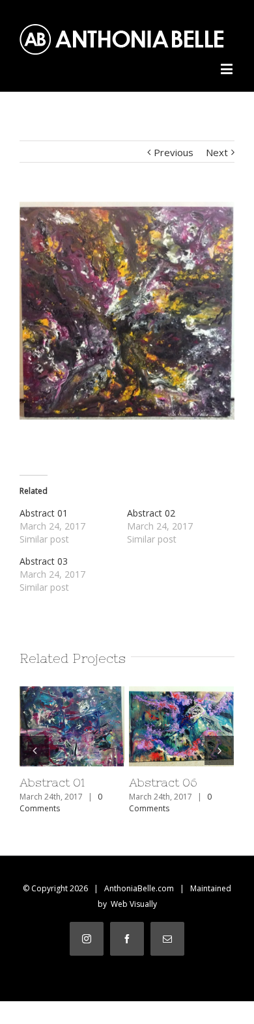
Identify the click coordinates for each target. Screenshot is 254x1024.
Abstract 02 (151, 513)
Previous (173, 152)
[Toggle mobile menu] (227, 68)
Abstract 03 (44, 561)
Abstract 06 (179, 712)
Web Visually (134, 903)
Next (217, 152)
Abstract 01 (44, 513)
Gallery (73, 751)
